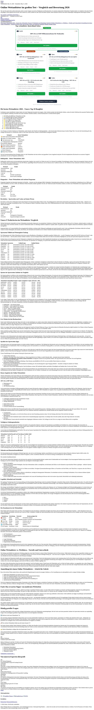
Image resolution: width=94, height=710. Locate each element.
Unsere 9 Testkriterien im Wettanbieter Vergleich (39, 23)
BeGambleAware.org (57, 104)
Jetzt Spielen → (47, 45)
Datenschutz (3, 701)
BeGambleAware (18, 696)
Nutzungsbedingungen (12, 701)
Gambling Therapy (8, 696)
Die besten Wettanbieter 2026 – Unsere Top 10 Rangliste (14, 23)
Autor (2, 2)
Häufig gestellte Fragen (50, 24)
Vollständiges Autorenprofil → (8, 653)
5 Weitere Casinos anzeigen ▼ (47, 101)
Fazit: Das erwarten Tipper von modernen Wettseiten (31, 24)
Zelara (2, 1)
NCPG (25, 696)
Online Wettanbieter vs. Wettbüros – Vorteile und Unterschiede (66, 23)
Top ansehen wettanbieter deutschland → (10, 14)
